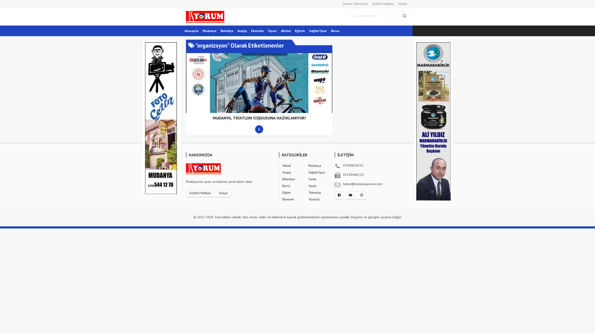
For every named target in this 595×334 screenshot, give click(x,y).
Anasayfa (191, 31)
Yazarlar (314, 199)
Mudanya (209, 31)
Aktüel (286, 31)
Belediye (227, 31)
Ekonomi (257, 31)
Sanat (312, 179)
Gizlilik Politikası (383, 4)
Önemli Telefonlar (355, 4)
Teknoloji (314, 192)
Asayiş (242, 31)
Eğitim (300, 31)
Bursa (335, 31)
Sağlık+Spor (318, 31)
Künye (402, 4)
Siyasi (272, 31)
